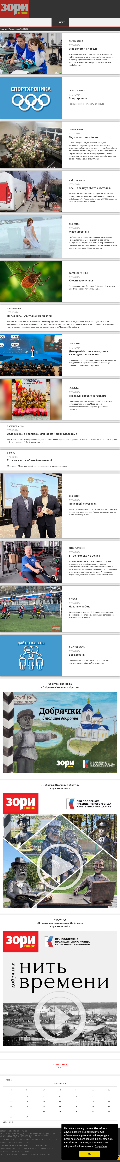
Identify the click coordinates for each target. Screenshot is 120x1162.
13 (93, 1101)
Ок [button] (89, 1154)
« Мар (5, 1122)
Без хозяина (77, 654)
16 (27, 1106)
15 (11, 1106)
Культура (74, 388)
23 (27, 1111)
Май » (11, 1122)
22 (11, 1111)
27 (93, 1111)
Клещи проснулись (81, 280)
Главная (3, 29)
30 (27, 1117)
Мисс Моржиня (79, 231)
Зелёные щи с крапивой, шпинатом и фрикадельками (42, 433)
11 (60, 1101)
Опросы (11, 453)
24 (44, 1111)
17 (44, 1106)
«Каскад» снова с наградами (88, 395)
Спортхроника (77, 91)
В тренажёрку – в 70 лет (84, 555)
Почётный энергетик (82, 503)
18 (60, 1106)
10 (44, 1101)
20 (93, 1106)
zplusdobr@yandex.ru (40, 1154)
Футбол (73, 599)
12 (76, 1101)
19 (76, 1106)
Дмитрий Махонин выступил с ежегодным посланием (89, 353)
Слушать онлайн (60, 923)
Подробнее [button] (101, 1146)
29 (11, 1117)
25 (60, 1111)
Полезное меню (15, 426)
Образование (76, 41)
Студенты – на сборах (83, 137)
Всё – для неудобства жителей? (90, 188)
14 (109, 1101)
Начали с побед (79, 606)
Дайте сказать (77, 180)
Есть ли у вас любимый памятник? (29, 460)
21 (109, 1106)
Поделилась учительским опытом (29, 316)
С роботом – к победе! (83, 48)
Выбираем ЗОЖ (77, 548)
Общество (74, 224)
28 (109, 1111)
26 (76, 1111)
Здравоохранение (78, 273)
